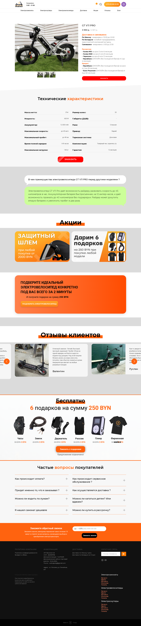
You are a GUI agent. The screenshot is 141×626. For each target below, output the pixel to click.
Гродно (104, 578)
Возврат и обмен (21, 555)
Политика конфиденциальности (26, 553)
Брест (103, 580)
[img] (100, 4)
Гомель (104, 585)
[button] (70, 159)
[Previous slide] (7, 361)
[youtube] (105, 560)
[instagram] (102, 560)
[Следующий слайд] (74, 47)
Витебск (104, 581)
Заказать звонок (89, 535)
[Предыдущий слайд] (18, 47)
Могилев (104, 583)
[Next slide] (134, 361)
